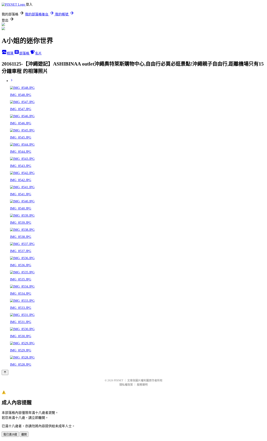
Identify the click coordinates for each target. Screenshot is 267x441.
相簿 (10, 53)
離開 (24, 434)
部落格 (24, 53)
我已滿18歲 (10, 434)
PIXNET (118, 380)
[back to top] (5, 372)
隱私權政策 (126, 384)
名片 (38, 53)
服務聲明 (142, 384)
